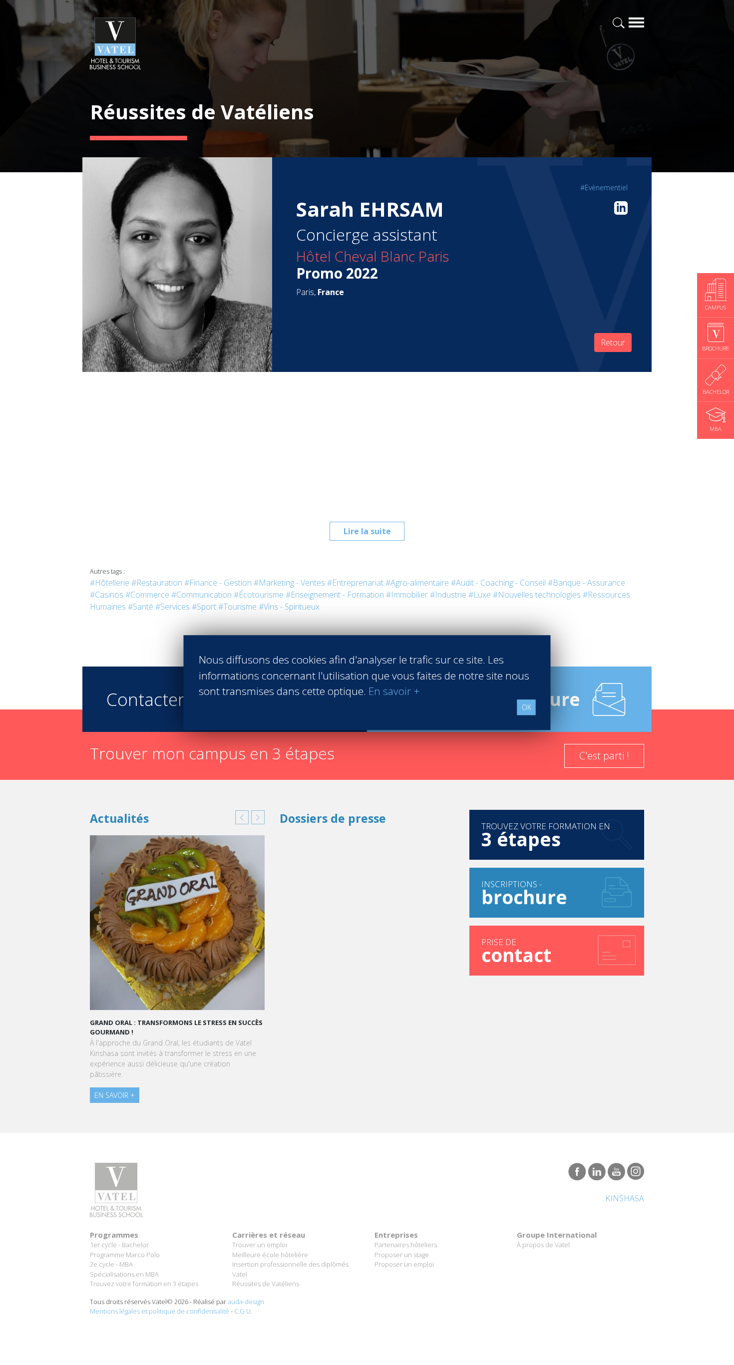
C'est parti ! (604, 755)
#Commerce (147, 594)
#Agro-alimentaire (417, 582)
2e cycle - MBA (111, 1264)
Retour (613, 342)
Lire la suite (367, 531)
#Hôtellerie (109, 582)
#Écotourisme (259, 594)
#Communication (201, 594)
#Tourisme (237, 606)
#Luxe (479, 594)
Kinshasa (624, 1198)
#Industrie (448, 594)
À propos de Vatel (543, 1244)
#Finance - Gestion (218, 582)
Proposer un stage (401, 1254)
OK (526, 707)
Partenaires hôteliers (405, 1244)
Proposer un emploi (404, 1264)
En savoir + (114, 1095)
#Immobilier (407, 594)
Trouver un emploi (259, 1244)
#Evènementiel (604, 187)
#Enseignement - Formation (335, 594)
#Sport (204, 606)
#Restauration (156, 582)
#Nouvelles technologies (537, 594)
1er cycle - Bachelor (119, 1244)
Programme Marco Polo (125, 1254)
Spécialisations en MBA (124, 1274)
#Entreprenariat (355, 582)
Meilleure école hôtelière (270, 1254)
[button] (242, 817)
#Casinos (106, 594)
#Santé (140, 606)
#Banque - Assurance (586, 582)
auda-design (246, 1301)
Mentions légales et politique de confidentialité (159, 1311)
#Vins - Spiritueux (289, 606)
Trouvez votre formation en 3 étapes (144, 1283)
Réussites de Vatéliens (265, 1283)
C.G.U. (243, 1311)
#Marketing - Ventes (289, 582)
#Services (172, 606)
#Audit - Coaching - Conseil (498, 582)
